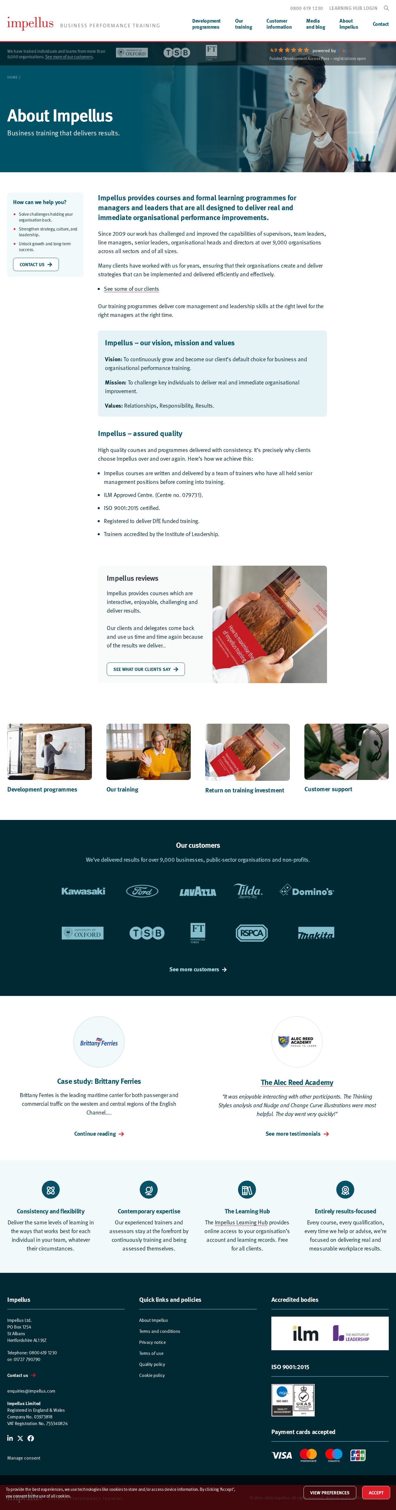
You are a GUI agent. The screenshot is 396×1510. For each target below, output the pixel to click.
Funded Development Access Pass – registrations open (317, 58)
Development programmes (42, 789)
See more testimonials (293, 1133)
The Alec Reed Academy (297, 1082)
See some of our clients (131, 288)
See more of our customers (69, 56)
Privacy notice (152, 1342)
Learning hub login (353, 7)
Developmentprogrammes (206, 23)
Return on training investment (244, 789)
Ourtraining (243, 23)
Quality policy (152, 1364)
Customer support (328, 788)
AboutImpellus (348, 23)
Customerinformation (279, 23)
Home (12, 77)
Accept (376, 1492)
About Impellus (153, 1320)
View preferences (330, 1492)
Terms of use (151, 1353)
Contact (381, 24)
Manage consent (23, 1457)
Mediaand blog (315, 23)
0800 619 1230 (306, 7)
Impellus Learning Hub (241, 1222)
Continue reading (95, 1133)
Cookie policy (152, 1375)
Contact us (17, 1375)
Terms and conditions (159, 1331)
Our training (122, 789)
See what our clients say (142, 669)
